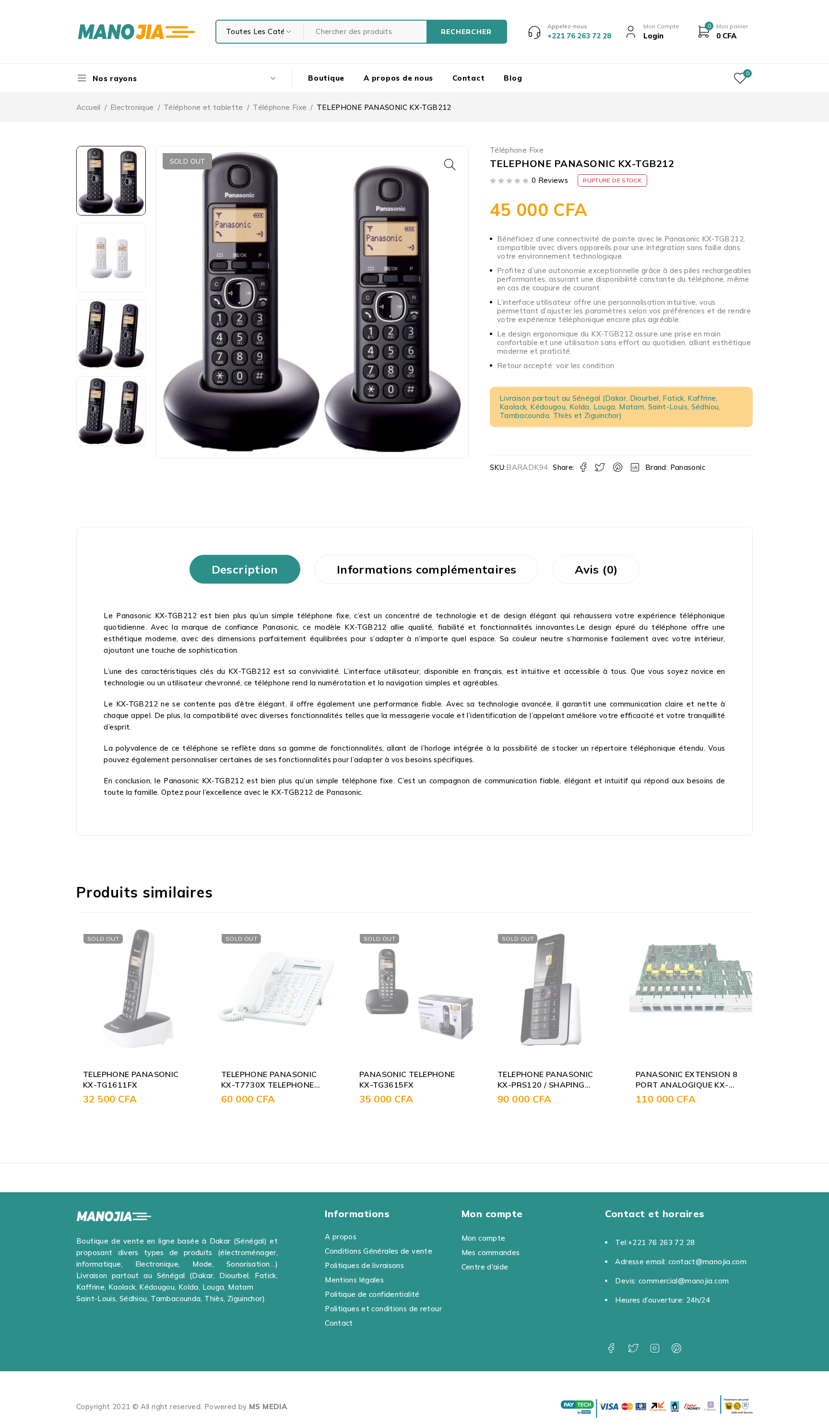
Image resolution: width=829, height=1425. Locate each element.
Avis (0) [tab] (596, 569)
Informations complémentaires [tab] (427, 569)
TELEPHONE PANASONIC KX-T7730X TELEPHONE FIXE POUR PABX (269, 1085)
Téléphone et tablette (203, 107)
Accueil (88, 107)
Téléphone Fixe (280, 107)
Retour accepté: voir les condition (556, 365)
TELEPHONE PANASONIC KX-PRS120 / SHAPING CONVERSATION (545, 1085)
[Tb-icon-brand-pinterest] (677, 1348)
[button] (450, 165)
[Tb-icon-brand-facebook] (611, 1348)
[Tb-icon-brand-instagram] (655, 1348)
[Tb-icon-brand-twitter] (633, 1348)
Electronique (132, 107)
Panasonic (687, 467)
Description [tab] (245, 569)
